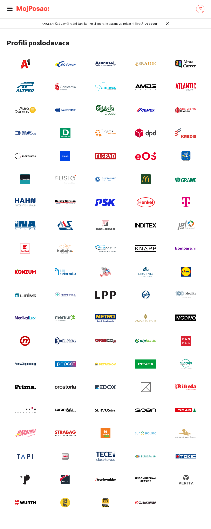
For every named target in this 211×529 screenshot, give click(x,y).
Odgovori (151, 23)
